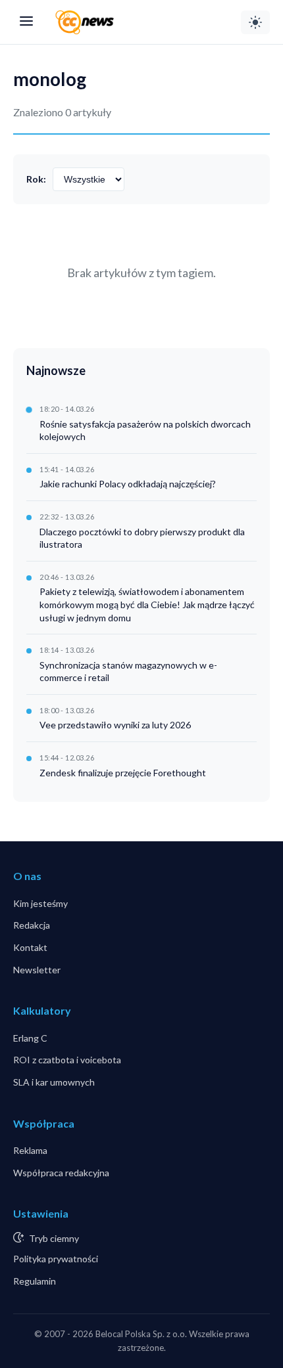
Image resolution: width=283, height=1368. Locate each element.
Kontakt (30, 947)
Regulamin (34, 1281)
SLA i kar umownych (54, 1082)
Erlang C (30, 1038)
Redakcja (31, 925)
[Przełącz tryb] (255, 22)
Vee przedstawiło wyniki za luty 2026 (115, 724)
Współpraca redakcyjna (61, 1172)
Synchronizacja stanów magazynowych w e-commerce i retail (128, 671)
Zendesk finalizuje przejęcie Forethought (122, 772)
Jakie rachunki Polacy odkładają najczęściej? (127, 483)
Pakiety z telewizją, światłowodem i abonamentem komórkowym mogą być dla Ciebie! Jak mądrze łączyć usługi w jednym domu (147, 604)
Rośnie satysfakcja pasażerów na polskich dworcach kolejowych (145, 430)
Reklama (30, 1150)
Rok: (36, 179)
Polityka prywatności (55, 1258)
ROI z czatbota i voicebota (67, 1059)
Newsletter (37, 969)
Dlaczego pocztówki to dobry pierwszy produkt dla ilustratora (142, 538)
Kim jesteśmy (40, 903)
